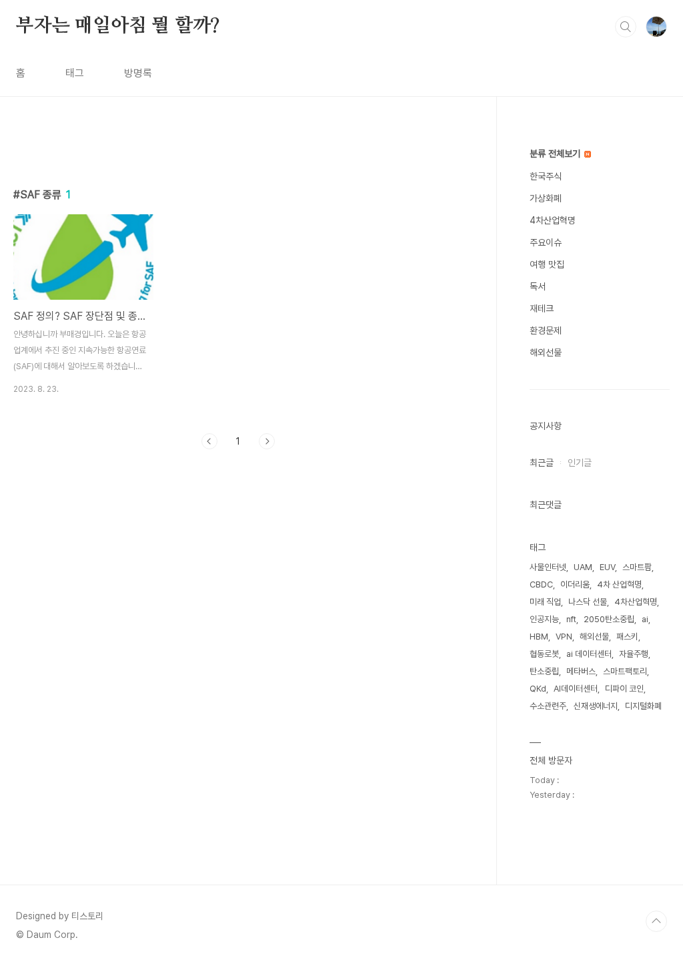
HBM (539, 637)
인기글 (580, 462)
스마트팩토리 (625, 671)
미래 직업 (545, 602)
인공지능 (544, 619)
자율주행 (633, 654)
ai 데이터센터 (589, 654)
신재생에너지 (596, 706)
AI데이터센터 (576, 689)
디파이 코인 (624, 689)
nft (571, 619)
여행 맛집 (547, 264)
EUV (607, 567)
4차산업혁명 (553, 220)
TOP (656, 921)
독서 (538, 286)
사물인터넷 (548, 567)
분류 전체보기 (556, 153)
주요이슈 (546, 242)
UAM (583, 567)
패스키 (627, 637)
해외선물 (546, 352)
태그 (74, 73)
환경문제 (546, 330)
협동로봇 (544, 654)
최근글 (542, 462)
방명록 (138, 73)
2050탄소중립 (609, 619)
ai (645, 619)
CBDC (541, 584)
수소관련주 (548, 706)
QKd (538, 689)
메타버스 (581, 671)
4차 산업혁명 (619, 584)
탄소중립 (544, 671)
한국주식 (546, 176)
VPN (564, 637)
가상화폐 (546, 198)
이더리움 (575, 584)
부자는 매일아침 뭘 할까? (118, 26)
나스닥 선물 (587, 602)
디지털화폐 (643, 706)
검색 (626, 27)
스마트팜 (637, 567)
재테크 (542, 308)
